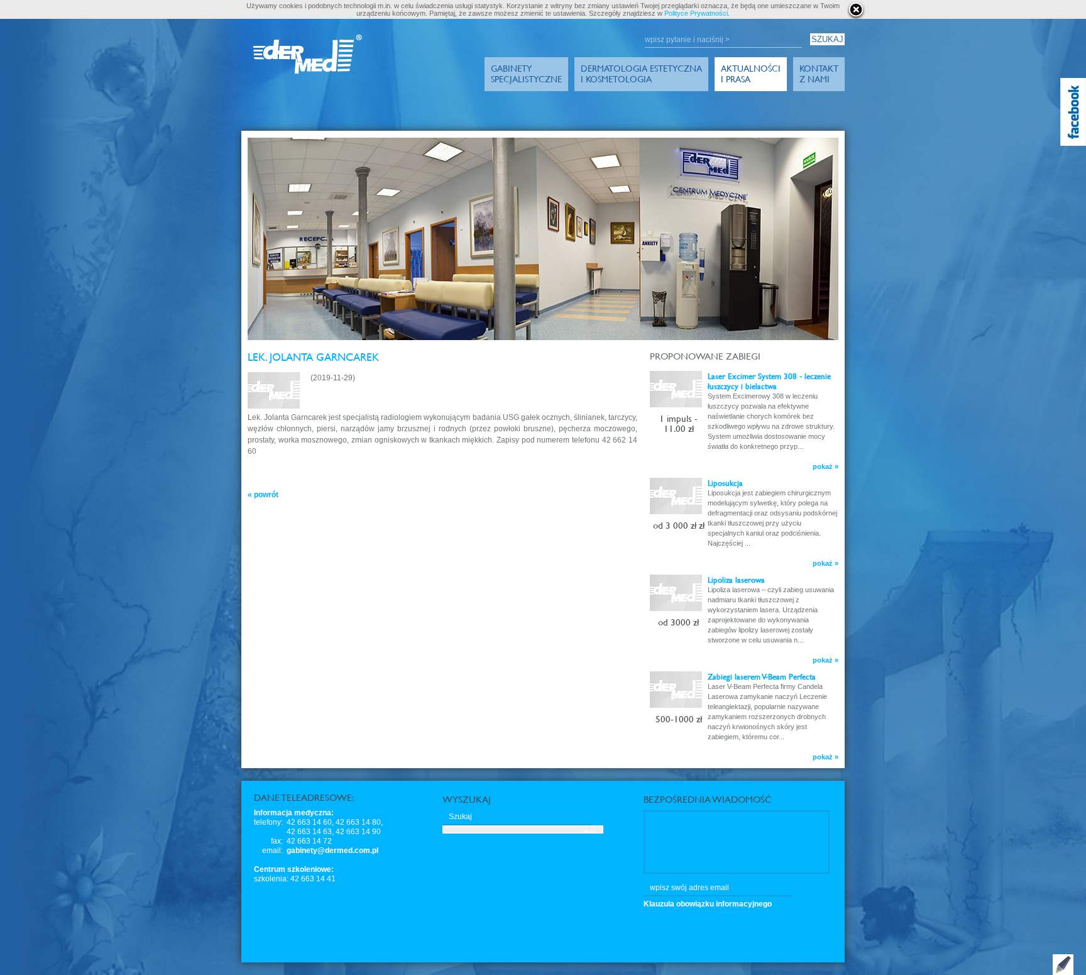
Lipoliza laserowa (736, 579)
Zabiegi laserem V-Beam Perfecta (762, 676)
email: (272, 850)
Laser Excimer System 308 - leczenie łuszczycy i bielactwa (769, 381)
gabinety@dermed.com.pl (332, 850)
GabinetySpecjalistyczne (526, 73)
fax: (277, 841)
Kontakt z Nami (818, 73)
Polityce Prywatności (696, 13)
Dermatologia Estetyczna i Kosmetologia (641, 73)
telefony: (268, 822)
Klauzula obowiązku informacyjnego (708, 904)
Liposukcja (725, 482)
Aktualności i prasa (751, 73)
